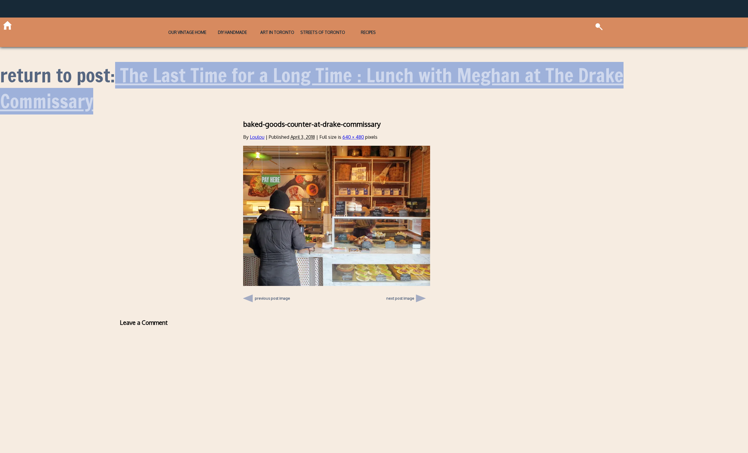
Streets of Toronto (343, 24)
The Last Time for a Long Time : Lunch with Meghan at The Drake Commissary (312, 73)
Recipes (409, 24)
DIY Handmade (211, 24)
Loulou (257, 122)
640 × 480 (353, 122)
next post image (400, 283)
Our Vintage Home (146, 24)
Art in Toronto (277, 24)
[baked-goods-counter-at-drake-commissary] (336, 269)
